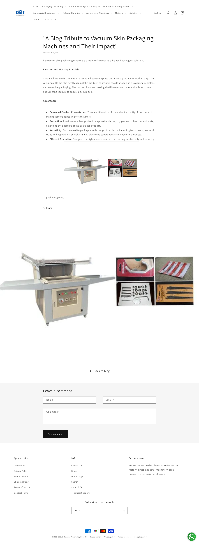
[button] (53, 6)
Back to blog (102, 371)
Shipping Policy (21, 481)
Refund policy (95, 537)
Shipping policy (140, 537)
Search (74, 481)
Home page (77, 476)
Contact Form (21, 492)
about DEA (76, 487)
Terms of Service (22, 487)
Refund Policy (21, 476)
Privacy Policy (21, 471)
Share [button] (49, 207)
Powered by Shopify (79, 537)
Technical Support (80, 492)
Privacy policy (109, 537)
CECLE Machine (64, 537)
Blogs (74, 471)
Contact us (19, 465)
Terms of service (124, 537)
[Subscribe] (123, 510)
